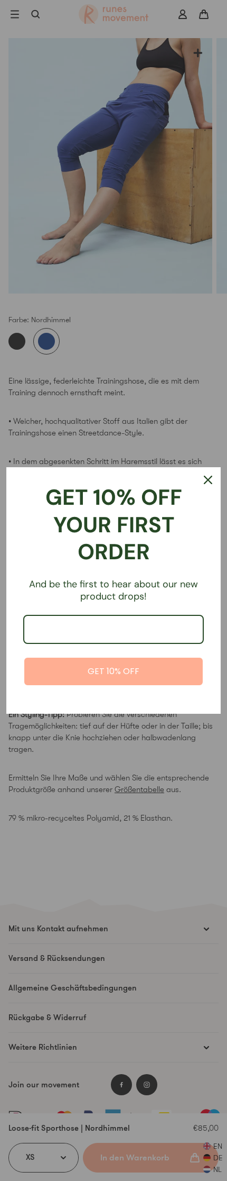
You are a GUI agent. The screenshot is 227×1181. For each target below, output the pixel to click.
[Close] (208, 480)
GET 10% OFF (113, 671)
